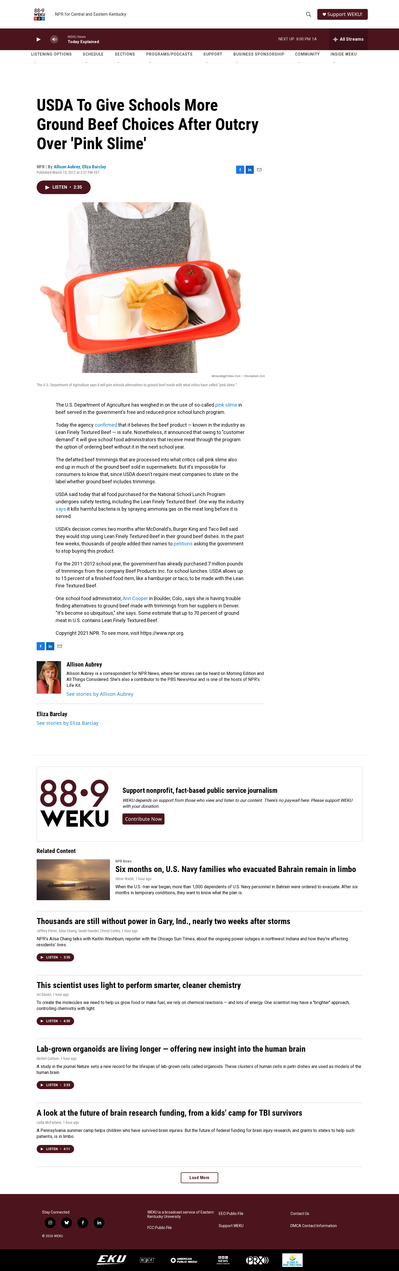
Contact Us (299, 1214)
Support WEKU (231, 1226)
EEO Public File (231, 1214)
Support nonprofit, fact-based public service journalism (199, 790)
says (61, 509)
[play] (38, 39)
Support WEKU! (344, 14)
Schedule (93, 54)
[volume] (54, 39)
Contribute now (143, 819)
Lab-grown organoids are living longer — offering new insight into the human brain (171, 1049)
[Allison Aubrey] (49, 677)
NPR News (123, 861)
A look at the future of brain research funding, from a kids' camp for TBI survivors (169, 1113)
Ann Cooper (135, 598)
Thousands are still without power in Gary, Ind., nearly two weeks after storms (163, 921)
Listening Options (51, 54)
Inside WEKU (344, 54)
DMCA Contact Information (313, 1226)
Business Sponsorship (258, 54)
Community (307, 54)
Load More (199, 1177)
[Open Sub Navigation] (35, 63)
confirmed (106, 425)
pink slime (226, 405)
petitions (183, 543)
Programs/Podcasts (169, 54)
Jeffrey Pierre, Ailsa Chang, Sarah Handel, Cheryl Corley (78, 931)
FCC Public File (159, 1228)
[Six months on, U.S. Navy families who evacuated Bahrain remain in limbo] (73, 879)
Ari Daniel (44, 994)
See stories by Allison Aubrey (99, 694)
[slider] (63, 39)
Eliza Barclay (94, 166)
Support (212, 54)
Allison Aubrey (67, 166)
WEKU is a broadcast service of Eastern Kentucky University (180, 1214)
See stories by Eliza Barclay (68, 723)
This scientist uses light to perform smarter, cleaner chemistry (139, 985)
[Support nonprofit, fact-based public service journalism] (74, 804)
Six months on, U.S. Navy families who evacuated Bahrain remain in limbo (235, 869)
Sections (125, 54)
